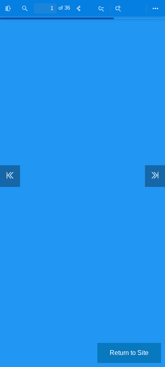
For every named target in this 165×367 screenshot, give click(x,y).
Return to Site (129, 352)
